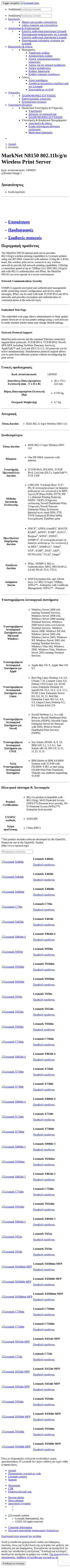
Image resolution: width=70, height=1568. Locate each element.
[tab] (38, 222)
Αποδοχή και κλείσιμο (13, 1563)
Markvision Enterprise (40, 132)
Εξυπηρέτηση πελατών (34, 101)
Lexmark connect (17, 1476)
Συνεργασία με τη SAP (41, 89)
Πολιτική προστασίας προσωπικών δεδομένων (33, 1530)
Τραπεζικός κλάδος (39, 52)
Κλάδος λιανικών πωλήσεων (44, 74)
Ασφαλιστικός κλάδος (40, 55)
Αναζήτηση (14, 9)
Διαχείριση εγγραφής (19, 1503)
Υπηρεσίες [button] (14, 92)
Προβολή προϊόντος (44, 864)
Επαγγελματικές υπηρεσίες (36, 98)
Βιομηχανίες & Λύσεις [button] (20, 46)
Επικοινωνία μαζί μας (20, 1491)
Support (12, 1479)
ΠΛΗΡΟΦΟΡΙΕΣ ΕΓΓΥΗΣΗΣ (39, 95)
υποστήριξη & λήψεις (40, 123)
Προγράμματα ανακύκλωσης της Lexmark (44, 34)
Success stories (16, 1497)
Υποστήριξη (35, 111)
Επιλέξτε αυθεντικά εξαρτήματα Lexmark (44, 37)
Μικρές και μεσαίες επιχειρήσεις (39, 22)
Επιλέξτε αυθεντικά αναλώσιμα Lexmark (44, 31)
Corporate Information (20, 1527)
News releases (15, 1500)
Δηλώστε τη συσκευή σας (43, 114)
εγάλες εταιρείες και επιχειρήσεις (40, 25)
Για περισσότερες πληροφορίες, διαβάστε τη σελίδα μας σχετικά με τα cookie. (34, 1556)
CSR (10, 1488)
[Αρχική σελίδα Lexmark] (30, 3)
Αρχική (12, 144)
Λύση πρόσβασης (38, 80)
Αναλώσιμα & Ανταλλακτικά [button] (23, 28)
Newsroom (14, 1485)
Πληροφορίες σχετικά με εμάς (24, 1473)
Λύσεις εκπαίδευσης (40, 68)
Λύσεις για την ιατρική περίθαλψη (47, 65)
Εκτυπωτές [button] (14, 19)
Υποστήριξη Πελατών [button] (20, 104)
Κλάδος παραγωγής (39, 71)
